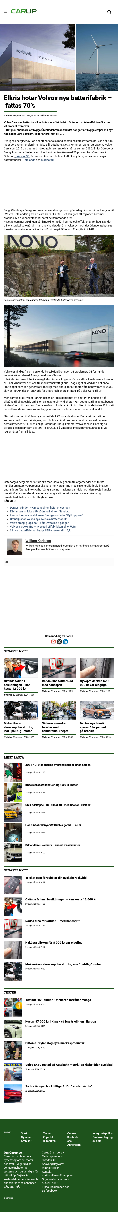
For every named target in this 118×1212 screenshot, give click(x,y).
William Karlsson (48, 115)
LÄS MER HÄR (12, 1186)
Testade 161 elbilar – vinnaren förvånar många (58, 1000)
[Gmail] (53, 641)
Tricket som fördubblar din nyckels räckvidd (56, 878)
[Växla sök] (109, 12)
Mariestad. (47, 159)
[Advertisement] (59, 186)
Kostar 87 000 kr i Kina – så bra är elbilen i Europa (60, 1021)
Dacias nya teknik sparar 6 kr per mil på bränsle (93, 727)
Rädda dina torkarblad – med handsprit (58, 683)
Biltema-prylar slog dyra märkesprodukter (55, 1043)
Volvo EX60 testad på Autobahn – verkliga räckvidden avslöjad (68, 1065)
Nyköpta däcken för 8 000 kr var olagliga (95, 683)
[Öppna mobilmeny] (5, 11)
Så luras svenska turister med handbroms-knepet (55, 727)
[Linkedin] (65, 641)
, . (22, 156)
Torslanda (29, 159)
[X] (59, 641)
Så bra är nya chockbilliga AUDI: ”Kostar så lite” (58, 1086)
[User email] (7, 562)
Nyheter (8, 115)
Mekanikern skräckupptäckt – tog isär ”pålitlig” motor (18, 727)
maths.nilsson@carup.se (57, 1175)
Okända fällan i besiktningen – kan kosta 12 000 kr (17, 684)
